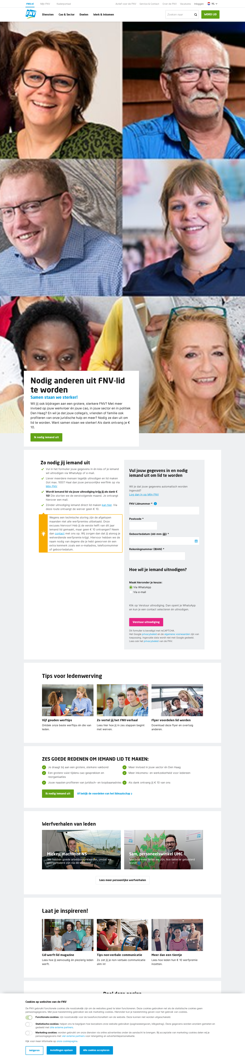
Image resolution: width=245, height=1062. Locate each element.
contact (59, 533)
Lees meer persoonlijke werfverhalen (122, 880)
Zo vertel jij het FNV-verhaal (117, 720)
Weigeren (34, 1050)
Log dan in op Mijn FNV (144, 494)
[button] (212, 3)
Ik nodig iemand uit (46, 437)
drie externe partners (61, 1027)
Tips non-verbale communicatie (119, 955)
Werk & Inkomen (103, 14)
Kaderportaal (64, 3)
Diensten (48, 14)
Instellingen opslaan (61, 1050)
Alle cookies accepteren (96, 1050)
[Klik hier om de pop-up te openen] (155, 503)
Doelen (84, 14)
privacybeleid (149, 634)
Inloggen (199, 3)
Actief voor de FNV (126, 3)
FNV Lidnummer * (140, 503)
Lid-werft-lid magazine (58, 955)
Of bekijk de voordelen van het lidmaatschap (103, 793)
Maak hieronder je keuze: (145, 582)
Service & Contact (149, 3)
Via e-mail (139, 592)
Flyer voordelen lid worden (171, 720)
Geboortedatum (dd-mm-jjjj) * (149, 534)
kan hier (107, 505)
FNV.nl (30, 3)
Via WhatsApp (142, 587)
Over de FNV (169, 3)
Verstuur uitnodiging (146, 621)
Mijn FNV (45, 3)
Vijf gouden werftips (57, 720)
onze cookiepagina (67, 1041)
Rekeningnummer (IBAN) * (146, 549)
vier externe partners (73, 1036)
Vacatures (185, 3)
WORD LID (210, 14)
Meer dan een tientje (167, 955)
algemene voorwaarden (177, 634)
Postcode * (136, 518)
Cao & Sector (66, 14)
